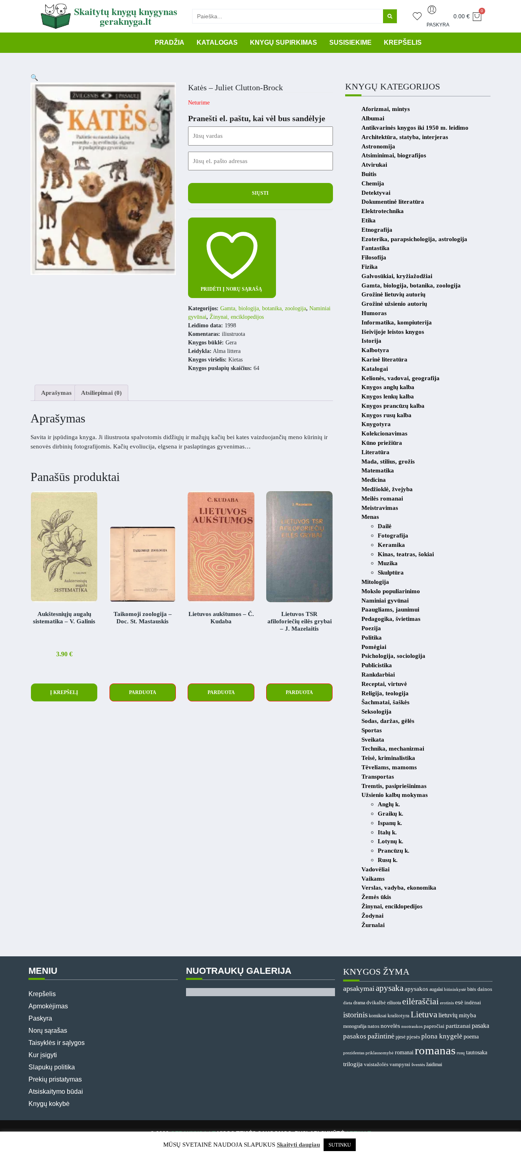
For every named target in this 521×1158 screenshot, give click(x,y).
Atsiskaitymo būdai (55, 1091)
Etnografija (376, 229)
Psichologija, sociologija (393, 655)
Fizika (369, 266)
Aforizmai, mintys (385, 108)
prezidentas (353, 1052)
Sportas (371, 730)
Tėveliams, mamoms (389, 767)
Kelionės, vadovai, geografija (400, 377)
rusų (461, 1053)
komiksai (377, 1016)
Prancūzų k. (393, 850)
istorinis (355, 1014)
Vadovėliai (375, 869)
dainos (484, 989)
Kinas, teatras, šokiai (406, 554)
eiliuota (394, 1003)
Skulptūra (391, 572)
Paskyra (438, 25)
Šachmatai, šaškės (385, 702)
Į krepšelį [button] (64, 692)
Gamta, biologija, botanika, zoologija (263, 308)
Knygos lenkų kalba (387, 396)
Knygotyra (376, 423)
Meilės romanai (382, 498)
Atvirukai (374, 164)
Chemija (372, 183)
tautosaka (476, 1052)
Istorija (371, 340)
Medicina (373, 479)
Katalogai (374, 368)
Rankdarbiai (378, 674)
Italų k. (387, 832)
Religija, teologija (385, 693)
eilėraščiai (420, 1001)
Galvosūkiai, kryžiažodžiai (396, 275)
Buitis (369, 173)
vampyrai (400, 1064)
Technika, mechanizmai (392, 748)
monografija (354, 1026)
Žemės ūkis (376, 896)
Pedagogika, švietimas (390, 618)
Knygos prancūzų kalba (393, 405)
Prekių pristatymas (55, 1079)
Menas (370, 516)
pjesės (413, 1037)
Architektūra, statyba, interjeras (404, 136)
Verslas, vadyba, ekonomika (398, 887)
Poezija (371, 628)
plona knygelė (441, 1036)
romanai (404, 1052)
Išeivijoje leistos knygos (392, 331)
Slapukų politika (51, 1067)
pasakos (354, 1036)
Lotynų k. (390, 841)
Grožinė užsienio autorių (394, 303)
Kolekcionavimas (384, 433)
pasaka (480, 1025)
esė (459, 1002)
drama (359, 1003)
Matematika (377, 470)
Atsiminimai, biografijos (393, 155)
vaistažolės (376, 1064)
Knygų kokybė (49, 1103)
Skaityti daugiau (298, 1144)
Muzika (388, 562)
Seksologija (376, 711)
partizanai (458, 1026)
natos (373, 1026)
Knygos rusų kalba (386, 414)
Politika (371, 637)
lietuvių (448, 1015)
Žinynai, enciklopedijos (237, 317)
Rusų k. (388, 859)
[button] (34, 77)
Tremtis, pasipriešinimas (394, 785)
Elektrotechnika (382, 210)
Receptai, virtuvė (384, 683)
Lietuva (424, 1014)
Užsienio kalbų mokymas (394, 794)
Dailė (385, 525)
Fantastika (375, 247)
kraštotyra (398, 1016)
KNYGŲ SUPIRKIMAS (283, 42)
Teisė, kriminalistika (388, 757)
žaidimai (434, 1064)
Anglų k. (389, 804)
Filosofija (373, 257)
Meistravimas (379, 507)
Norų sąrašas (47, 1030)
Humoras (374, 312)
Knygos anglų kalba (387, 386)
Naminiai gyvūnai (385, 600)
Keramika (391, 544)
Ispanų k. (390, 822)
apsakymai (358, 988)
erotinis (447, 1003)
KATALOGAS (217, 42)
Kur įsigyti (42, 1054)
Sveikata (372, 739)
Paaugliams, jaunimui (390, 609)
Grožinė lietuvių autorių (393, 294)
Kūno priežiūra (381, 442)
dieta (347, 1002)
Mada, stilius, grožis (388, 461)
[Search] (390, 16)
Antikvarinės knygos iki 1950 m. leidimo (414, 127)
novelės (390, 1026)
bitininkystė (455, 989)
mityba (467, 1015)
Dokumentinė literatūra (392, 201)
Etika (368, 220)
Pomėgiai (373, 646)
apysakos (416, 988)
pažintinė (381, 1036)
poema (471, 1037)
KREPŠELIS (403, 42)
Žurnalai (373, 924)
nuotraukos (411, 1026)
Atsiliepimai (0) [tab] (101, 392)
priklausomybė (380, 1052)
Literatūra (375, 451)
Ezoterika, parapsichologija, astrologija (414, 238)
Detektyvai (375, 192)
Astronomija (378, 146)
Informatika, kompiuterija (396, 322)
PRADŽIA (169, 42)
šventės (418, 1064)
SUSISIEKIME (350, 42)
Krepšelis (42, 993)
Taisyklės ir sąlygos (56, 1042)
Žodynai (372, 915)
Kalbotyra (375, 349)
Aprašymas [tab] (56, 392)
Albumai (372, 118)
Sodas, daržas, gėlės (387, 720)
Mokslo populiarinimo (390, 591)
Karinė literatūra (384, 359)
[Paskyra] (432, 9)
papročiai (434, 1026)
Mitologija (375, 581)
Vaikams (373, 878)
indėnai (472, 1002)
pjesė (400, 1037)
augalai (436, 989)
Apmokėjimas (48, 1006)
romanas (435, 1050)
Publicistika (376, 665)
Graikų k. (390, 813)
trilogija (353, 1064)
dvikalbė (376, 1002)
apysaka (389, 988)
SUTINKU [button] (339, 1145)
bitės (471, 989)
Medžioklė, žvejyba (387, 488)
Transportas (377, 776)
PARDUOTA (142, 692)
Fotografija (393, 535)
